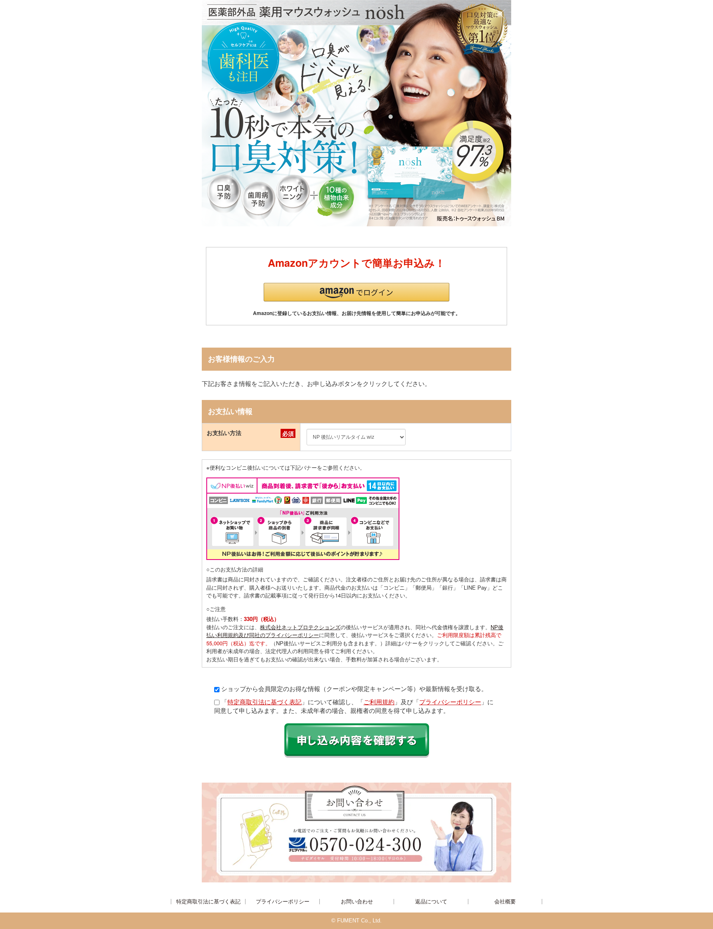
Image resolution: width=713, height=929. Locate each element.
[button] (356, 292)
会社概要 (505, 901)
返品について (431, 901)
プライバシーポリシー (450, 701)
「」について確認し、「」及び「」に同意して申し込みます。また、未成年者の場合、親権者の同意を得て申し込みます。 (353, 706)
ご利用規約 (379, 701)
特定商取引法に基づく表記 (264, 701)
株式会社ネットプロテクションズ (300, 627)
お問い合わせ (357, 901)
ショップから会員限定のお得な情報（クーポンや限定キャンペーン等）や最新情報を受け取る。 (354, 688)
